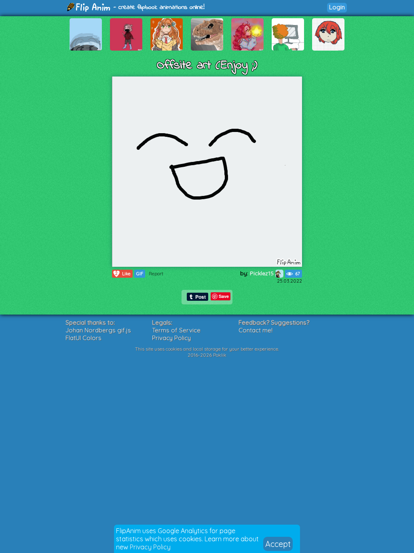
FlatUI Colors (83, 338)
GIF (139, 273)
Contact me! (255, 330)
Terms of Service (176, 330)
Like (123, 273)
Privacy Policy (150, 547)
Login (337, 7)
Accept (278, 544)
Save (224, 296)
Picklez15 (262, 273)
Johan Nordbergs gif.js (98, 330)
